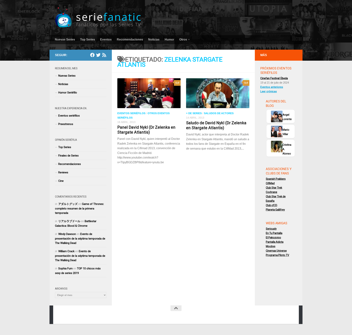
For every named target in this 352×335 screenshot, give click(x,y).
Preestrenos (65, 124)
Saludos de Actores (219, 113)
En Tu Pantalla (274, 233)
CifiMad (270, 183)
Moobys (270, 246)
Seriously (271, 228)
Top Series (87, 39)
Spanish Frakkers (276, 178)
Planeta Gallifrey (275, 209)
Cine (61, 181)
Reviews (63, 172)
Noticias (154, 39)
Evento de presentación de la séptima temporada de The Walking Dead (80, 238)
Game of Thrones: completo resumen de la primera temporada (79, 208)
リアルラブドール (69, 221)
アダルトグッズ (68, 204)
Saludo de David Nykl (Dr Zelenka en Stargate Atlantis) (216, 125)
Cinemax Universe (276, 250)
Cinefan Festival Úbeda (274, 78)
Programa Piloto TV (277, 255)
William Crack (66, 251)
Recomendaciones (130, 39)
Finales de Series (68, 155)
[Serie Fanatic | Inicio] (98, 17)
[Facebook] (92, 55)
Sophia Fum (65, 268)
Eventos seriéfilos (131, 113)
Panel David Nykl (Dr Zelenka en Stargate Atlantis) (146, 129)
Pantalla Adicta (274, 241)
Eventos (106, 39)
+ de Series (194, 113)
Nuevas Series (65, 39)
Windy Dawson (67, 234)
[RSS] (104, 55)
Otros (183, 39)
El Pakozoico (273, 237)
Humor (169, 39)
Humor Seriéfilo (67, 92)
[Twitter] (98, 55)
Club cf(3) (271, 205)
